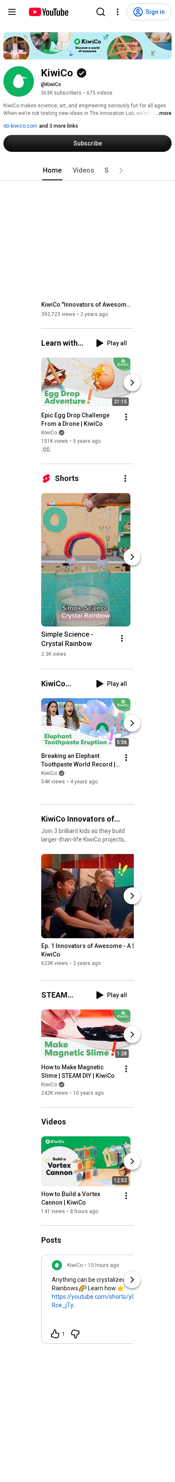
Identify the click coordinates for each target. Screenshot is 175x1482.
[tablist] (87, 170)
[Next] (132, 382)
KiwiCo (49, 433)
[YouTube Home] (48, 12)
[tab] (52, 170)
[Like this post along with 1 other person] (55, 1334)
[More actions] (126, 416)
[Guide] (12, 12)
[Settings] (118, 12)
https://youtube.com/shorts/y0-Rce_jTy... (94, 1301)
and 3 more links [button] (58, 126)
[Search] (101, 12)
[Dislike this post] (75, 1334)
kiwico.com (23, 126)
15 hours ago (103, 1265)
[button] (121, 170)
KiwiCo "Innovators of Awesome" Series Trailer (87, 304)
